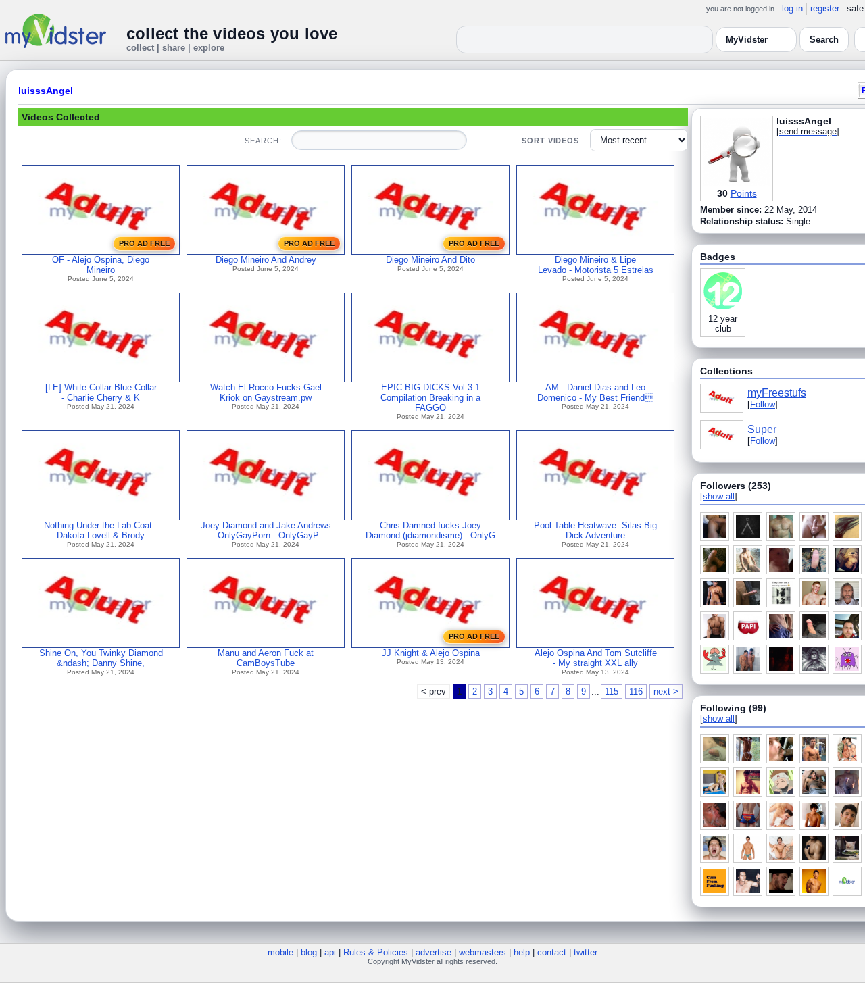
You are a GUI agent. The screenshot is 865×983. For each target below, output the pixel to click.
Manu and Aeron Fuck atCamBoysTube (266, 658)
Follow (762, 404)
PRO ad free (144, 243)
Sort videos (550, 140)
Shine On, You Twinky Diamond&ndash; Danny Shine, (101, 658)
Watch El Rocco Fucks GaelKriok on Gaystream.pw (266, 392)
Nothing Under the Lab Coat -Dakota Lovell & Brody (100, 530)
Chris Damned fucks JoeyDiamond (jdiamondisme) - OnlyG (430, 530)
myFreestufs (776, 393)
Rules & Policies (375, 952)
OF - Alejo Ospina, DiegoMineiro (100, 265)
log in (792, 8)
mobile (280, 952)
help (522, 952)
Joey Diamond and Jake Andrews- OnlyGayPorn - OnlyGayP (266, 530)
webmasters (482, 952)
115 (611, 691)
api (330, 952)
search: (263, 140)
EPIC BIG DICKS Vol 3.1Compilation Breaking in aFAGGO (430, 397)
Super (761, 429)
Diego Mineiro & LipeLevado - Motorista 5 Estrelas (595, 265)
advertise (433, 952)
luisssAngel (45, 90)
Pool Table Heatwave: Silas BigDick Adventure (595, 530)
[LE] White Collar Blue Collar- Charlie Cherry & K (101, 392)
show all (719, 496)
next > (665, 691)
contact (551, 952)
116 (636, 691)
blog (309, 952)
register (824, 8)
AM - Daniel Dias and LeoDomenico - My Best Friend (595, 392)
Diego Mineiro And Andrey (266, 260)
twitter (585, 952)
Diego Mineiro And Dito (430, 260)
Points (744, 193)
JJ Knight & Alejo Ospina (431, 653)
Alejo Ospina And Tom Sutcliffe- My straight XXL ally (596, 658)
